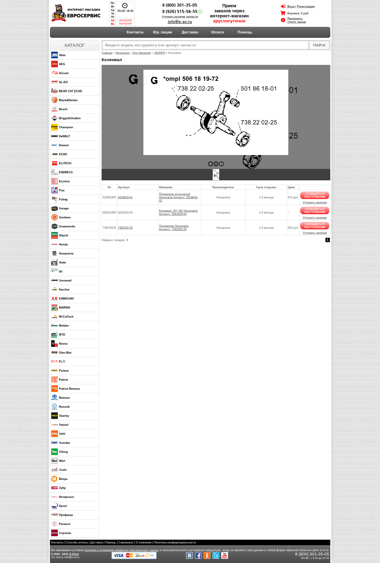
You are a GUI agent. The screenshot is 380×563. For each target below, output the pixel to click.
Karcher (64, 289)
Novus (63, 343)
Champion (66, 127)
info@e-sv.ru (180, 22)
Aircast (63, 73)
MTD (62, 334)
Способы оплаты (77, 542)
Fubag (63, 199)
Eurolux (64, 181)
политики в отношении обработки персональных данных (121, 550)
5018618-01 (125, 197)
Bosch (63, 109)
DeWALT (64, 136)
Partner (64, 370)
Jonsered (65, 280)
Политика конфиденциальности (175, 542)
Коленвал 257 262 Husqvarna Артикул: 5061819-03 (178, 212)
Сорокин (65, 533)
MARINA (64, 307)
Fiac (62, 190)
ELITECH (65, 163)
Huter (62, 262)
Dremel (64, 145)
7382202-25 (125, 227)
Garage (64, 208)
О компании (144, 542)
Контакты (135, 32)
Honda (63, 244)
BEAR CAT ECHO (70, 91)
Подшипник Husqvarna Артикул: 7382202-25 (173, 227)
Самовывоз (126, 542)
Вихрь (63, 479)
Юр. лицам (162, 32)
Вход (290, 6)
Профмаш (66, 515)
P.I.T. (62, 361)
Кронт (63, 506)
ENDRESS (66, 172)
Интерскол (66, 497)
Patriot (63, 379)
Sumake (64, 442)
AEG (62, 64)
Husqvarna (66, 253)
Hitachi (63, 235)
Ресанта (64, 524)
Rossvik (64, 406)
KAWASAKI (66, 298)
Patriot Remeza (69, 388)
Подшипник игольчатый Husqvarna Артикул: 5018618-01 (178, 197)
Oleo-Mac (65, 352)
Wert (62, 460)
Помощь (245, 32)
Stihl (62, 433)
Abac (62, 55)
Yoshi (63, 470)
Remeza (64, 397)
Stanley (64, 415)
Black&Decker (68, 100)
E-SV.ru (74, 554)
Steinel (63, 424)
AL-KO (63, 82)
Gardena (64, 217)
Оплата (217, 32)
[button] (210, 163)
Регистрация (306, 6)
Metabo (64, 325)
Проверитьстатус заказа (296, 20)
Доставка (190, 32)
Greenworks (67, 226)
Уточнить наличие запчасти (180, 16)
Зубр (62, 488)
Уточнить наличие (315, 202)
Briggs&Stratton (70, 118)
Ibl (60, 271)
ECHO (63, 154)
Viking (63, 451)
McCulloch (66, 316)
